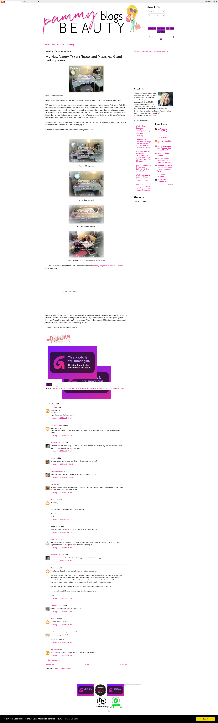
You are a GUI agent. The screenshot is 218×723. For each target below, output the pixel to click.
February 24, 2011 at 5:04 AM (61, 642)
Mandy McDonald (57, 443)
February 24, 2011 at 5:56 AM (61, 655)
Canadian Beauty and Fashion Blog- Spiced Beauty (164, 148)
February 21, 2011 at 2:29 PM (61, 493)
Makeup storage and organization (87, 388)
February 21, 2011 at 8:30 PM (61, 625)
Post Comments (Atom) (63, 668)
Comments (154, 16)
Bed (73, 388)
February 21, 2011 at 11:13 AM (62, 464)
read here (152, 115)
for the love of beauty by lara (62, 632)
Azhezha (54, 407)
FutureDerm (162, 138)
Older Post (123, 665)
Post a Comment (54, 660)
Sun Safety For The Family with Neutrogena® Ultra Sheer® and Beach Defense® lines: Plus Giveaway (143, 156)
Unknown (54, 500)
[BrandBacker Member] (101, 707)
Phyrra (159, 134)
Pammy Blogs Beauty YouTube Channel (108, 266)
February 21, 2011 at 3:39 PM (61, 519)
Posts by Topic (57, 45)
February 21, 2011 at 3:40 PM (61, 532)
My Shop (70, 45)
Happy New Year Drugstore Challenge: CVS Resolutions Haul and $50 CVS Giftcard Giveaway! (143, 143)
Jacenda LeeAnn (57, 605)
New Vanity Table (118, 388)
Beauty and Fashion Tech (162, 180)
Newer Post (50, 665)
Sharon (53, 458)
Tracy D (53, 484)
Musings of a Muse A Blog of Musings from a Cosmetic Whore (164, 168)
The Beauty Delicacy (161, 175)
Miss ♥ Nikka (55, 539)
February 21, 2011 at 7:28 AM (61, 436)
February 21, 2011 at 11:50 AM (62, 477)
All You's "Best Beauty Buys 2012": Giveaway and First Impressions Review (143, 187)
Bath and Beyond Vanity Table (61, 388)
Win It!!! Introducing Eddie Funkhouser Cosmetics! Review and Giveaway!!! (143, 178)
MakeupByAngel (57, 471)
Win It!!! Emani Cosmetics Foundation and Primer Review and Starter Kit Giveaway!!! (143, 130)
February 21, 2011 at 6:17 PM (61, 598)
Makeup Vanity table (105, 388)
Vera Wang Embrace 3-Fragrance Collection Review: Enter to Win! (143, 168)
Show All (170, 184)
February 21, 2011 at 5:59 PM (61, 561)
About (46, 45)
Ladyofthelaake (57, 425)
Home (86, 665)
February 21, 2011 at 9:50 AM (61, 451)
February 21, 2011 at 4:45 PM (61, 548)
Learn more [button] (73, 719)
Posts (152, 12)
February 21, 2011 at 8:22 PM (61, 612)
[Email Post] (56, 386)
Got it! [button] (205, 719)
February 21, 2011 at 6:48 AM (61, 418)
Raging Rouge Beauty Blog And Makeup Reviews (164, 160)
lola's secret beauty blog (162, 130)
